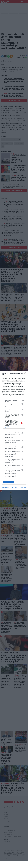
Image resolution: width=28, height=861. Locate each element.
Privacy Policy (22, 487)
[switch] (22, 404)
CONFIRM (8, 482)
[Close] (25, 373)
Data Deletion (5, 487)
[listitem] (14, 401)
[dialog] (14, 430)
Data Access (14, 487)
